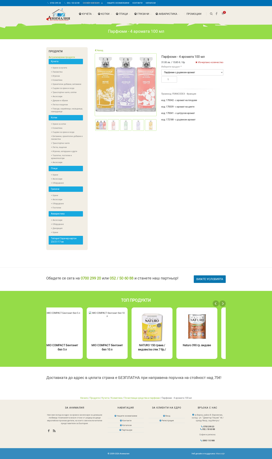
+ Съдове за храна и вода (62, 88)
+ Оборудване (57, 183)
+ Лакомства (56, 72)
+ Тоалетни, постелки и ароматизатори (61, 156)
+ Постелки (56, 208)
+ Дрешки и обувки (59, 100)
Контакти (137, 3)
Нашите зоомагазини (118, 3)
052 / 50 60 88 (72, 3)
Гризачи (143, 13)
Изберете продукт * (171, 66)
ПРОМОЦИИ (193, 13)
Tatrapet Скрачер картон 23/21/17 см (63, 240)
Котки (105, 13)
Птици (123, 13)
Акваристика (167, 13)
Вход (167, 416)
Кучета (86, 13)
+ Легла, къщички (59, 147)
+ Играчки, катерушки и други (64, 151)
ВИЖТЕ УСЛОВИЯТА (209, 279)
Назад (99, 50)
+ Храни (54, 175)
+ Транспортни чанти (60, 143)
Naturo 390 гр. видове (205, 345)
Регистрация (167, 420)
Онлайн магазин (92, 3)
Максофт (220, 453)
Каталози (151, 3)
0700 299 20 (55, 3)
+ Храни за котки (58, 124)
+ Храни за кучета (59, 68)
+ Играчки (55, 76)
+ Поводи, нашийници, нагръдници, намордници (67, 110)
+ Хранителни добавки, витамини (66, 84)
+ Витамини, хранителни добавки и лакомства (67, 137)
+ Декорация (56, 228)
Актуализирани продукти (62, 57)
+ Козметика (56, 80)
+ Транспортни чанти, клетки (63, 92)
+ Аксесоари (56, 96)
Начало (84, 398)
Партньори (126, 430)
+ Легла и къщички (59, 105)
